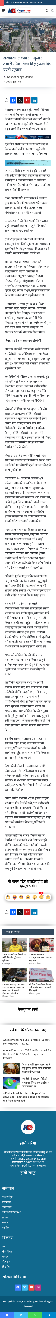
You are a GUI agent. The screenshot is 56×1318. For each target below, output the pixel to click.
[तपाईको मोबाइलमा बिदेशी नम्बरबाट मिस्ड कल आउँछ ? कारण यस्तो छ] (11, 1083)
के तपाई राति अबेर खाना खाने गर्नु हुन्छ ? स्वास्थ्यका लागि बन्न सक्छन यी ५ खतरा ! (36, 1068)
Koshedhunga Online (20, 76)
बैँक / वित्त (7, 1251)
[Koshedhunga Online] (19, 11)
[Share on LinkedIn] (34, 100)
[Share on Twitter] (20, 100)
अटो (4, 1246)
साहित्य (6, 1227)
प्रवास (5, 1217)
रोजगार (6, 1261)
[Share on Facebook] (13, 100)
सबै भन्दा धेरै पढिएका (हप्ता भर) (28, 1030)
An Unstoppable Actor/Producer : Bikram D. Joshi (40, 957)
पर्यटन (5, 1256)
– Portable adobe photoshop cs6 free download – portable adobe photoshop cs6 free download (26, 1097)
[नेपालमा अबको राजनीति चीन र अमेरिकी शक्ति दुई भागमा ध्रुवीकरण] (14, 945)
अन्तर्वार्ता (6, 1207)
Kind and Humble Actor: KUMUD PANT (25, 3)
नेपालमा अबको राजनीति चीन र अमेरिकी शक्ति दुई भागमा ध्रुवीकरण (14, 957)
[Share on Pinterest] (27, 100)
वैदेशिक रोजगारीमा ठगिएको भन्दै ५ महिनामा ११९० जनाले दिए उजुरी (40, 987)
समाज (5, 1222)
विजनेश (6, 1267)
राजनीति (6, 1202)
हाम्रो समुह (28, 1172)
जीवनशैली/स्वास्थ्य (11, 1212)
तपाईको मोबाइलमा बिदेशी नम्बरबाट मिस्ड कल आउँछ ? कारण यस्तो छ (35, 1083)
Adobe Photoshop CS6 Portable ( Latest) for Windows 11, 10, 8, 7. (26, 1042)
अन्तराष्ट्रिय (7, 1197)
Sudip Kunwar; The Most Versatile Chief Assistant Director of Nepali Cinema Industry (13, 989)
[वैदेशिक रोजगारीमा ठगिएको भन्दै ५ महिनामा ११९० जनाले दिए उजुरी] (41, 975)
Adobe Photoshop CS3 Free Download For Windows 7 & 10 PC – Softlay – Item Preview (27, 1054)
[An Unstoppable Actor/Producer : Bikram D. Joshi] (41, 945)
